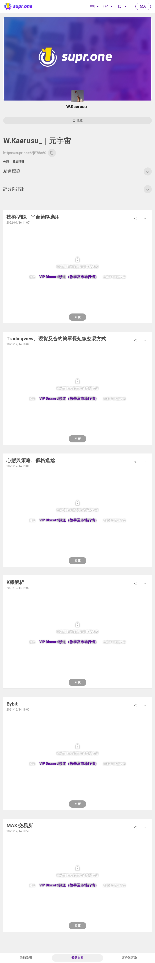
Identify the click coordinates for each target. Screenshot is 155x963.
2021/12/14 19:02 (17, 344)
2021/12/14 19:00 (17, 587)
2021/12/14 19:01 (17, 466)
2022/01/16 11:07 (17, 222)
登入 (143, 6)
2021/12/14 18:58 (17, 831)
